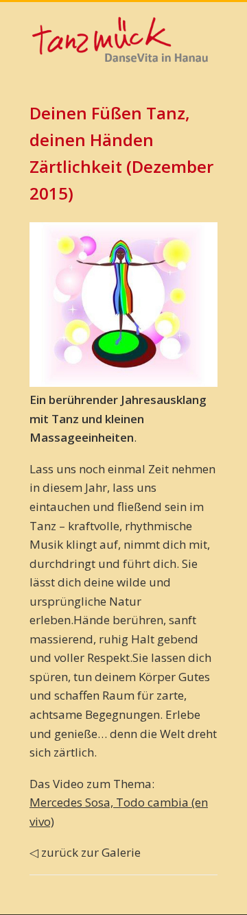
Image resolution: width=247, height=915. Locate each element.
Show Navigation (199, 123)
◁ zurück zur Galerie (85, 852)
